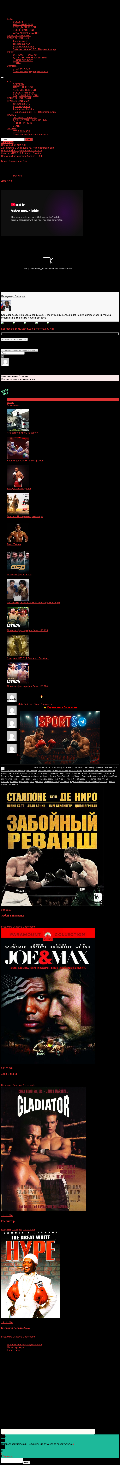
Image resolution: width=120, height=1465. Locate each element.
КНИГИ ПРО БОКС (23, 60)
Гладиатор (8, 1221)
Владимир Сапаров (13, 296)
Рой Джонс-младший (19, 488)
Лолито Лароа (8, 773)
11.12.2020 (7, 1215)
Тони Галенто (50, 782)
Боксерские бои (18, 161)
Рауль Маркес (74, 776)
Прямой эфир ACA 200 (19, 574)
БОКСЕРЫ (18, 21)
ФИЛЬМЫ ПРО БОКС (25, 55)
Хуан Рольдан (25, 782)
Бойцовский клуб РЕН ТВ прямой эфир (34, 49)
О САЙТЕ (12, 66)
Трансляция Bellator (23, 46)
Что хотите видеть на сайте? (22, 432)
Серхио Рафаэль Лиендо (92, 773)
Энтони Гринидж (34, 776)
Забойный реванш (12, 915)
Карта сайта (13, 1350)
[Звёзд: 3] (29, 323)
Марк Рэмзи (21, 776)
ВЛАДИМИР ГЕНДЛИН (25, 32)
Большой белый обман (15, 1328)
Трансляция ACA (21, 43)
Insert (26, 1462)
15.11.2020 (7, 1322)
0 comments (29, 926)
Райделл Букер (8, 776)
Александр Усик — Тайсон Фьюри (25, 460)
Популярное (13, 399)
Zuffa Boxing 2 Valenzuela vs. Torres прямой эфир (33, 602)
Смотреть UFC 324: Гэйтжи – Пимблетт (28, 658)
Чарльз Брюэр (61, 770)
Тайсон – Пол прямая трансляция (25, 516)
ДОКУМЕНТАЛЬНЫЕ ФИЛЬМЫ (30, 57)
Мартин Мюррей (90, 770)
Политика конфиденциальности (30, 71)
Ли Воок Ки (109, 773)
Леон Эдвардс (79, 779)
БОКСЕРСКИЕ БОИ (23, 30)
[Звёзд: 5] (52, 323)
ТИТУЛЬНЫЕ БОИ (23, 24)
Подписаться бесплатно (62, 707)
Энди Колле (37, 782)
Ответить (7, 1456)
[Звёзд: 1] (7, 323)
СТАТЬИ (17, 63)
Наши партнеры (15, 1347)
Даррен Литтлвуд (56, 773)
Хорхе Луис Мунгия (106, 770)
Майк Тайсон (14, 544)
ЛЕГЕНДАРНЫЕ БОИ (24, 27)
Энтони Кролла (75, 770)
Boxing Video (8, 3)
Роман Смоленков (9, 784)
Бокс (4, 161)
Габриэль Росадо (46, 770)
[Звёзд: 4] (41, 323)
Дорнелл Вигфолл (90, 776)
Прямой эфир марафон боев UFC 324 (27, 686)
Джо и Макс (9, 1074)
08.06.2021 (7, 909)
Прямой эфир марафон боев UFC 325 (27, 630)
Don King (17, 175)
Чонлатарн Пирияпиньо (97, 779)
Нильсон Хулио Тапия (37, 773)
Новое (10, 402)
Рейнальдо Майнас (9, 782)
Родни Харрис (62, 782)
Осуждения (13, 405)
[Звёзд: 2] (18, 323)
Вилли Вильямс (51, 779)
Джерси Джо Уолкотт (31, 328)
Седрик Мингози (29, 770)
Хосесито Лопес (14, 770)
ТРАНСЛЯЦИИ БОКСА (19, 35)
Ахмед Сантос (49, 776)
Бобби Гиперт (21, 773)
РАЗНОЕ (11, 52)
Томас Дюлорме (72, 773)
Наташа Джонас (107, 782)
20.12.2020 (7, 1068)
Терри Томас (18, 779)
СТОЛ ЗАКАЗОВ (21, 68)
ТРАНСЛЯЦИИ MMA (18, 38)
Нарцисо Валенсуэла (34, 779)
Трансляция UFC (21, 41)
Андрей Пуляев (66, 779)
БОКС (10, 19)
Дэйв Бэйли (62, 776)
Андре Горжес (76, 782)
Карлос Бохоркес (91, 782)
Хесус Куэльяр (105, 776)
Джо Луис (6, 180)
